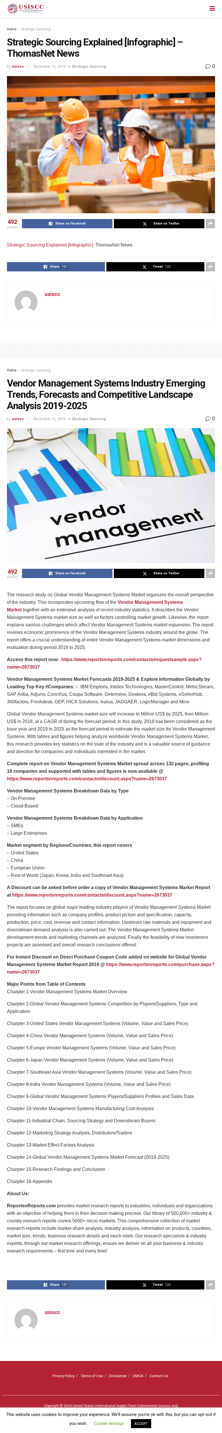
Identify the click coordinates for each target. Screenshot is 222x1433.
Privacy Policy (63, 1376)
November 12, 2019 (49, 66)
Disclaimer (118, 1376)
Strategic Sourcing (36, 29)
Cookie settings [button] (109, 1423)
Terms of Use (92, 1376)
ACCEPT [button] (141, 1423)
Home (11, 29)
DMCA (138, 1376)
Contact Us (158, 1376)
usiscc (18, 66)
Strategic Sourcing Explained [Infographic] (50, 244)
